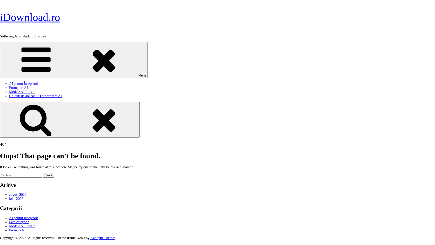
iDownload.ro (30, 17)
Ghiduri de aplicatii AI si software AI (35, 96)
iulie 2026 (16, 199)
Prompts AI (17, 230)
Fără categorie (19, 222)
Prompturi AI (18, 88)
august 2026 (18, 194)
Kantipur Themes (102, 238)
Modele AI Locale (22, 92)
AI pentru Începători (23, 84)
